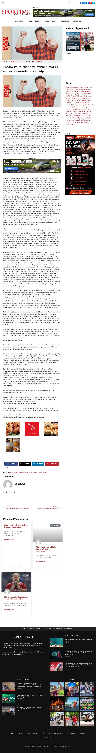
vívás (87, 152)
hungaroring (79, 130)
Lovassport (82, 733)
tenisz (77, 147)
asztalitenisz (71, 119)
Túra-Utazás (71, 733)
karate (78, 132)
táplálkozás (85, 147)
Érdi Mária (78, 154)
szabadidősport (81, 145)
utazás (69, 149)
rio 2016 (73, 143)
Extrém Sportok (32, 733)
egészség (86, 123)
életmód (87, 154)
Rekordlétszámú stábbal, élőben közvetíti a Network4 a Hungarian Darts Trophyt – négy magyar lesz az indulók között (78, 664)
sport (81, 143)
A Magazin (19, 21)
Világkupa (70, 152)
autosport (88, 119)
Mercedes (70, 139)
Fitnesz (43, 733)
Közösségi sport (48, 737)
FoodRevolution (15, 472)
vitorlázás (79, 152)
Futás (11, 733)
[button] (2, 2)
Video (76, 149)
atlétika (80, 119)
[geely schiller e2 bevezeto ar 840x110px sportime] (64, 12)
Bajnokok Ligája (84, 121)
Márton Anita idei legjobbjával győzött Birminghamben (16, 598)
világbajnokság (86, 149)
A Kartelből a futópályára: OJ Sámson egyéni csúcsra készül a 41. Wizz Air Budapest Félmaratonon (78, 652)
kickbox (86, 132)
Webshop (77, 21)
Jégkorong (88, 130)
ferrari (82, 125)
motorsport (80, 139)
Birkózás (70, 123)
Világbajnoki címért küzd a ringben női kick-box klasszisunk (46, 549)
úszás (69, 156)
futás (83, 128)
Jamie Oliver (42, 472)
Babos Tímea (72, 121)
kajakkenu (70, 132)
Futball (75, 128)
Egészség (65, 21)
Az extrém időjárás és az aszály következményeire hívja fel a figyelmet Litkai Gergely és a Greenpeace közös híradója (31, 684)
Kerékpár (20, 733)
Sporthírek (34, 21)
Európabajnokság (72, 125)
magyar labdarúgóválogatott (83, 136)
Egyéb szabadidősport (56, 733)
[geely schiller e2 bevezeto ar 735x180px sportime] (32, 166)
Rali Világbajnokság (79, 141)
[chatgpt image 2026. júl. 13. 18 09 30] (80, 196)
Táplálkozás (38, 61)
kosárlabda (70, 134)
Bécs (77, 123)
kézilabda (80, 134)
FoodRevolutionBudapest (29, 472)
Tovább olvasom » (9, 539)
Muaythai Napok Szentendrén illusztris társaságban (15, 526)
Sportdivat (50, 21)
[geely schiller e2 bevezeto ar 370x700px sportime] (80, 81)
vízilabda (70, 154)
